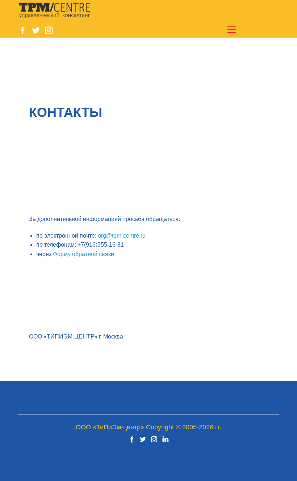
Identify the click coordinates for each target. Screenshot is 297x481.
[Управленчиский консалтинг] (54, 10)
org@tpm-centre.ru (122, 236)
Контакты (65, 112)
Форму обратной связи (83, 254)
